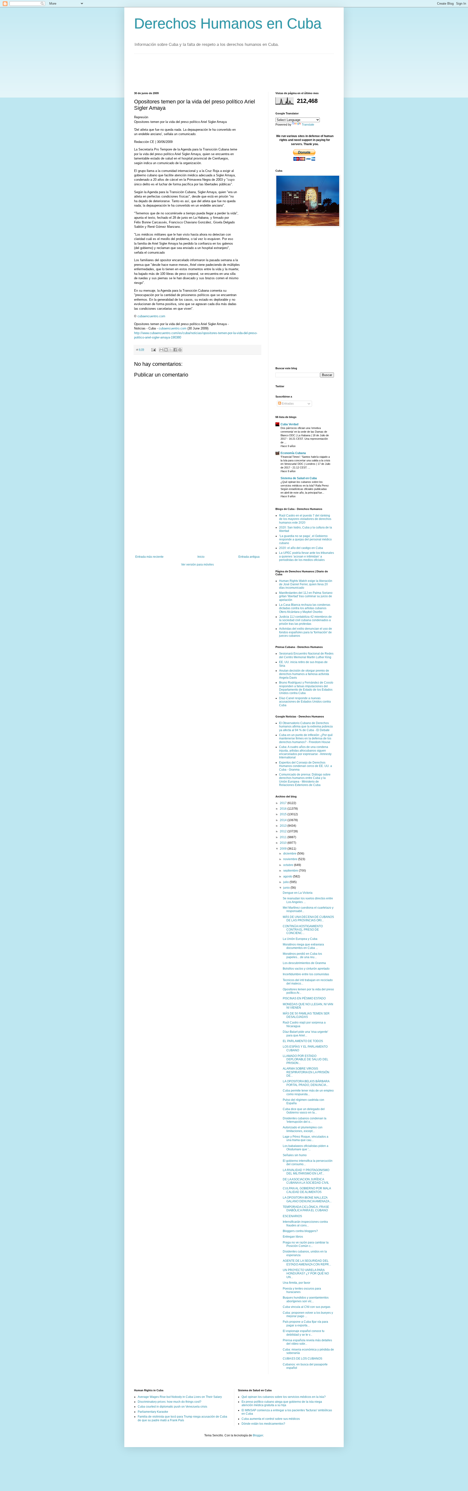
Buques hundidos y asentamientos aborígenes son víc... (306, 1299)
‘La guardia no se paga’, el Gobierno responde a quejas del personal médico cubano (305, 539)
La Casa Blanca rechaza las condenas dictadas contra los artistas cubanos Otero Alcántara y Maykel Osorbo (304, 608)
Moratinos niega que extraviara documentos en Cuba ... (303, 946)
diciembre (290, 853)
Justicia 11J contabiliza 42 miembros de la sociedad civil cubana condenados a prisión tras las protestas (305, 620)
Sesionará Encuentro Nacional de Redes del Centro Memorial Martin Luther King (306, 655)
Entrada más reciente (149, 556)
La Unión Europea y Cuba (300, 939)
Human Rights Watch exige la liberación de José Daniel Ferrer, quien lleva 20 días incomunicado (305, 584)
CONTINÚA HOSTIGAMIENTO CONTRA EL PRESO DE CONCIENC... (303, 929)
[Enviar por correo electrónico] (161, 349)
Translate (308, 124)
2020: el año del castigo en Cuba (301, 548)
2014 (283, 820)
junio (287, 887)
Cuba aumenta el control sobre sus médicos (271, 1419)
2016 (283, 808)
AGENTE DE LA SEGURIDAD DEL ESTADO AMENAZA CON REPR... (307, 1262)
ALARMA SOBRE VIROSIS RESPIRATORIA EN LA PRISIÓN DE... (306, 1072)
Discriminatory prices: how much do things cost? (169, 1401)
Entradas (287, 403)
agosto (288, 876)
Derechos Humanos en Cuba (228, 23)
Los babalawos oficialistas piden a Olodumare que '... (305, 1147)
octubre (288, 865)
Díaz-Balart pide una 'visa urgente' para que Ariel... (305, 1033)
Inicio (201, 556)
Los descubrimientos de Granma (304, 963)
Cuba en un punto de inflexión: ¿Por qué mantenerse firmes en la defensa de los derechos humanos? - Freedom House (306, 738)
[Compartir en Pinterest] (179, 349)
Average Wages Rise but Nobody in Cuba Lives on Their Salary (180, 1397)
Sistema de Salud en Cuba (299, 478)
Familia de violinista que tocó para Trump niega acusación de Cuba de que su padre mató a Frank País (182, 1418)
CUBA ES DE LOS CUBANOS (302, 1358)
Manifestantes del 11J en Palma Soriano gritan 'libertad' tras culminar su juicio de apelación (305, 596)
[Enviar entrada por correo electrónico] (153, 349)
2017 (283, 803)
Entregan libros (293, 1236)
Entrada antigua (249, 556)
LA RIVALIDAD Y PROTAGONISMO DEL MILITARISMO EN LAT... (306, 1171)
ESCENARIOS (292, 1216)
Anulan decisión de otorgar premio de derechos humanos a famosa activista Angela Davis (304, 674)
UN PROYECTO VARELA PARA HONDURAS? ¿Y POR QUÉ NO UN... (306, 1273)
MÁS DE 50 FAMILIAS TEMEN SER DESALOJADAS (306, 1015)
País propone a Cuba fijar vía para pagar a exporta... (305, 1323)
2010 (283, 843)
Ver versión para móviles (197, 564)
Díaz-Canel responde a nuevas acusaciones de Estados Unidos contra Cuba (305, 701)
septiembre (291, 870)
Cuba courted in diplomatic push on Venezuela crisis (172, 1406)
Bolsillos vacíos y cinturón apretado (306, 968)
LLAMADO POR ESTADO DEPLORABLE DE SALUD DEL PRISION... (305, 1059)
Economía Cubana (293, 453)
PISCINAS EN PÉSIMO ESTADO (304, 998)
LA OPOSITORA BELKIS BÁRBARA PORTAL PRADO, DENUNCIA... (306, 1083)
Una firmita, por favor (296, 1282)
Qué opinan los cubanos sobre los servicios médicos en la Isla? (284, 1397)
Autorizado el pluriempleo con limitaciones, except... (302, 1129)
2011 (283, 837)
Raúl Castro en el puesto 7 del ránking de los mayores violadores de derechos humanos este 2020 (305, 519)
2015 (283, 814)
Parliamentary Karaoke (153, 1411)
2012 (283, 831)
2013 (283, 825)
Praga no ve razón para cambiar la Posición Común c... (306, 1244)
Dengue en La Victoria (297, 893)
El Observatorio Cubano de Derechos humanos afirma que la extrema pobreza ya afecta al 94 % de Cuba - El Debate (306, 726)
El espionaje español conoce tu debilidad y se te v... (303, 1332)
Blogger (258, 1435)
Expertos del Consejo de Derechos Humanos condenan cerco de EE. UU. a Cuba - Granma (305, 766)
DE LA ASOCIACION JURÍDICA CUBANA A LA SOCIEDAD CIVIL (306, 1181)
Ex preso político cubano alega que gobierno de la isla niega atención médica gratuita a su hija (282, 1403)
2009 (283, 848)
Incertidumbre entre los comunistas (306, 974)
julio (286, 882)
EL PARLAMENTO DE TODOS (303, 1041)
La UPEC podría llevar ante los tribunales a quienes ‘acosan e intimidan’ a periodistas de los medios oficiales (306, 556)
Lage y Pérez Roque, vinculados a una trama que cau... (305, 1138)
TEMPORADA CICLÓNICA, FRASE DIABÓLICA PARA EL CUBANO (306, 1208)
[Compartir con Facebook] (175, 349)
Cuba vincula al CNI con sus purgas (306, 1307)
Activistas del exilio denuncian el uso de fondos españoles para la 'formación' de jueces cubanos (305, 632)
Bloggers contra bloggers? (300, 1231)
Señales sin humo (295, 1155)
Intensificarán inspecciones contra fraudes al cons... (305, 1223)
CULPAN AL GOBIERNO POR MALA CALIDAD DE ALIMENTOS (307, 1190)
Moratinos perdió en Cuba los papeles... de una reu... (302, 955)
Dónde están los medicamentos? (263, 1423)
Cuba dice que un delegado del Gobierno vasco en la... (304, 1110)
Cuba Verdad (289, 424)
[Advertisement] (223, 72)
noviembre (290, 859)
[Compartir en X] (170, 349)
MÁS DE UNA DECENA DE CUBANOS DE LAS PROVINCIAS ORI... (308, 918)
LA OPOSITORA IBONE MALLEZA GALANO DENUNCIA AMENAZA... (307, 1199)
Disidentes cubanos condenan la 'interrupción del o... (304, 1120)
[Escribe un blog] (166, 349)
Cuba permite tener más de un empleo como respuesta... (308, 1092)
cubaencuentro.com (151, 316)
